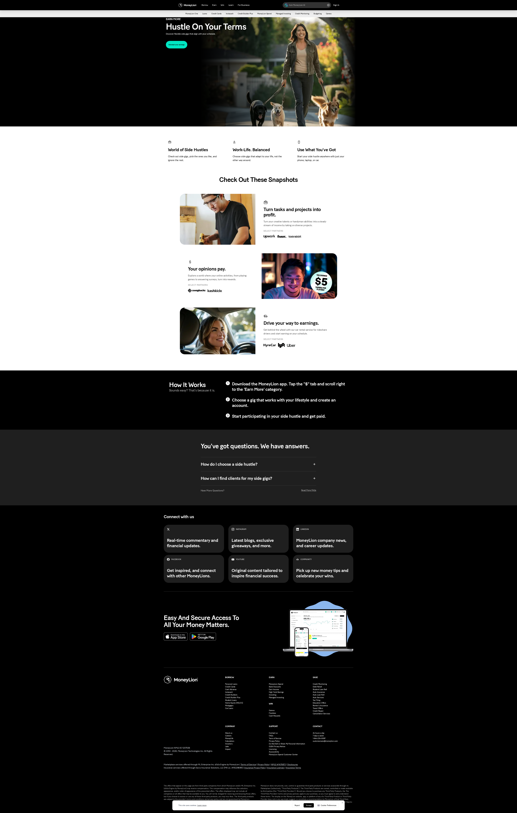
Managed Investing (276, 697)
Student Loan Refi (320, 689)
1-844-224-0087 (319, 738)
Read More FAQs (308, 490)
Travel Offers (318, 708)
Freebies (272, 713)
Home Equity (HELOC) (234, 703)
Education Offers (319, 703)
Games (272, 710)
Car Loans (229, 708)
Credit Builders (231, 695)
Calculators (229, 741)
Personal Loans (231, 684)
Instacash (229, 692)
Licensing (272, 749)
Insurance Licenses (275, 767)
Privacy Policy (274, 741)
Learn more (201, 805)
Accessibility (274, 752)
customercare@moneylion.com (325, 741)
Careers (228, 736)
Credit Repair (318, 711)
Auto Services (318, 697)
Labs (227, 746)
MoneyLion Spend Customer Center (283, 754)
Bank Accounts (275, 687)
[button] (327, 805)
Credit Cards (230, 687)
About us (228, 733)
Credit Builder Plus (232, 697)
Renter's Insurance (320, 705)
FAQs (271, 736)
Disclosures (292, 764)
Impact (227, 749)
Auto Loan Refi (318, 695)
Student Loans (231, 700)
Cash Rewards (274, 716)
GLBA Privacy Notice (277, 746)
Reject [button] (297, 805)
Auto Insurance (319, 692)
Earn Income (274, 689)
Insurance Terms (293, 767)
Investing (272, 695)
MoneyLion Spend (276, 684)
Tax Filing (316, 700)
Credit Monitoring (320, 684)
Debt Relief (317, 687)
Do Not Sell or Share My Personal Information (287, 744)
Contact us (273, 733)
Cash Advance (231, 689)
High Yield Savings (276, 692)
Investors (229, 744)
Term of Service (275, 738)
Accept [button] (308, 805)
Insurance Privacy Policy (255, 767)
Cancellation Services (321, 714)
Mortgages (229, 705)
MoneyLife (229, 738)
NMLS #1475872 (278, 764)
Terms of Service (248, 764)
